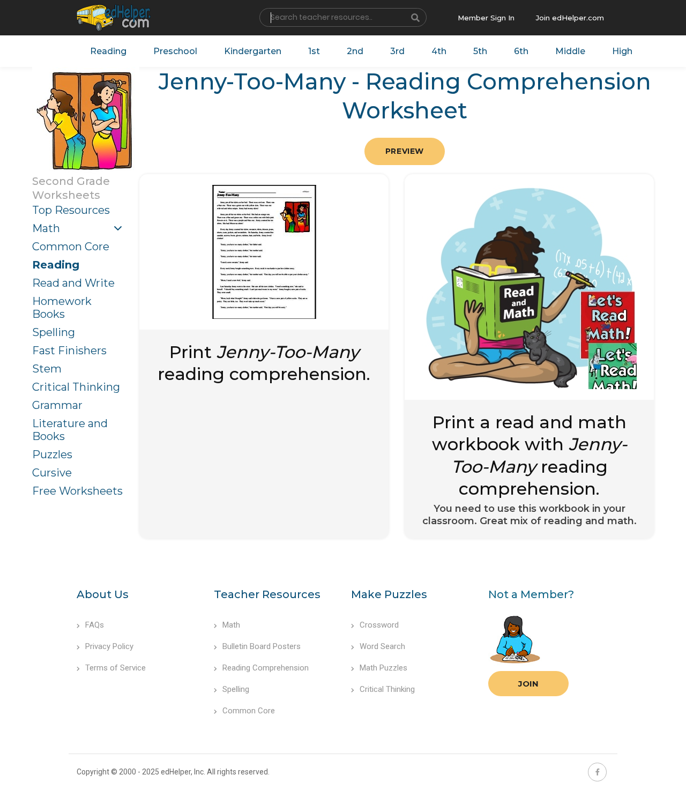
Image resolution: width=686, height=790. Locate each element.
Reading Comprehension (265, 668)
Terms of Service (115, 668)
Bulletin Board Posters (261, 646)
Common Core (70, 246)
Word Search (382, 646)
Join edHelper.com (570, 17)
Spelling (53, 332)
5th (480, 51)
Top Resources (71, 210)
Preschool (175, 51)
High (622, 51)
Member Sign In (486, 17)
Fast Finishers (69, 350)
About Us (103, 594)
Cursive (52, 472)
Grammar (57, 405)
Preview (404, 151)
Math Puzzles (383, 668)
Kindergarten (252, 51)
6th (521, 51)
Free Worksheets (77, 491)
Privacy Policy (109, 646)
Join (528, 684)
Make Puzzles (389, 594)
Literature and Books (70, 430)
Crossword (379, 625)
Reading (108, 51)
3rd (397, 51)
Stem (47, 368)
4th (438, 51)
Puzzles (52, 454)
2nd (355, 51)
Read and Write (73, 283)
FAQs (94, 625)
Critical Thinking (76, 387)
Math (46, 228)
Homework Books (62, 308)
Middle (570, 51)
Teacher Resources (267, 594)
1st (314, 51)
